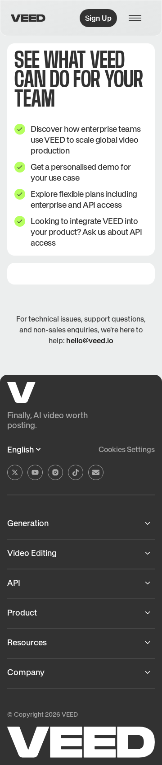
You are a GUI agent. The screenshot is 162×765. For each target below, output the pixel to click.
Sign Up (98, 18)
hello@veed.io (89, 340)
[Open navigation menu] (137, 18)
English (20, 449)
